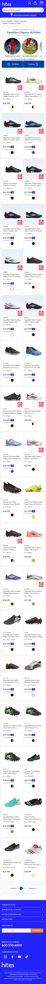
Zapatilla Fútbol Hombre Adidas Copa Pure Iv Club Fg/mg (33, 592)
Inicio (3, 21)
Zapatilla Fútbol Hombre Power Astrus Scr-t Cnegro (12, 366)
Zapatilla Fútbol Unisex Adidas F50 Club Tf (32, 548)
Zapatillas (10, 21)
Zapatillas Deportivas (20, 21)
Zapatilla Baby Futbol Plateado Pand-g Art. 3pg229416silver (32, 681)
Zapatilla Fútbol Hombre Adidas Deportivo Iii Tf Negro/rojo (33, 275)
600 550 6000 (12, 945)
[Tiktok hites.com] (26, 956)
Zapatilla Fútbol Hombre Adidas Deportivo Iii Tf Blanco (33, 95)
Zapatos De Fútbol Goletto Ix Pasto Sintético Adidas (10, 184)
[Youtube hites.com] (19, 956)
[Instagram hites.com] (5, 956)
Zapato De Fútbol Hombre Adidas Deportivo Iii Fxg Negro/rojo (9, 548)
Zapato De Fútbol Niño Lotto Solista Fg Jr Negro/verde (11, 772)
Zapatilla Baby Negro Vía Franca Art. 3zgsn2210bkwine (12, 863)
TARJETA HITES (9, 905)
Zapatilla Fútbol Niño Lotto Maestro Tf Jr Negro (10, 681)
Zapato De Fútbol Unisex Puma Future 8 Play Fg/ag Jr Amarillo (33, 503)
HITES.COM (7, 919)
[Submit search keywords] (43, 10)
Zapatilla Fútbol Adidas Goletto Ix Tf (32, 412)
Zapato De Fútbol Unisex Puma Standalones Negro (12, 412)
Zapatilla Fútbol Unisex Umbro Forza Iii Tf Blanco (12, 275)
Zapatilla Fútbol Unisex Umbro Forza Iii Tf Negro (33, 230)
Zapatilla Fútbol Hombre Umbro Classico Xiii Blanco (12, 321)
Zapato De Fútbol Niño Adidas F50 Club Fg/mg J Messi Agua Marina (12, 457)
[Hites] (6, 4)
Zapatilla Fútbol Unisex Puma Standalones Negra (33, 636)
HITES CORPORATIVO (11, 914)
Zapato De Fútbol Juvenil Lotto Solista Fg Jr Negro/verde (12, 727)
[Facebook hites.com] (12, 956)
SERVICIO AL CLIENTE (11, 909)
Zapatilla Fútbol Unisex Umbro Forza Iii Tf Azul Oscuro (32, 139)
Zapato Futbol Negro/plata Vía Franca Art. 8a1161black (32, 818)
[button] (29, 3)
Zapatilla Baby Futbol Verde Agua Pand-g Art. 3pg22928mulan (12, 818)
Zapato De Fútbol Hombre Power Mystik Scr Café (11, 503)
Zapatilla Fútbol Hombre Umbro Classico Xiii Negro (12, 230)
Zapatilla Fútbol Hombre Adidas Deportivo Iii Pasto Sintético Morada (12, 592)
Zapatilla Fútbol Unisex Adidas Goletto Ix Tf (11, 95)
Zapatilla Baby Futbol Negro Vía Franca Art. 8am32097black (11, 636)
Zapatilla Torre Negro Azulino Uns (32, 772)
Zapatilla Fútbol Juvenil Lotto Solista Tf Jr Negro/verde (32, 727)
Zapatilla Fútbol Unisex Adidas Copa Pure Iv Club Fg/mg (32, 457)
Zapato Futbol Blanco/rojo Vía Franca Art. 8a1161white (32, 863)
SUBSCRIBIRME (37, 930)
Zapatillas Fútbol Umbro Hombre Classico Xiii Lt (12, 139)
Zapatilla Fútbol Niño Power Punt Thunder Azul (32, 366)
